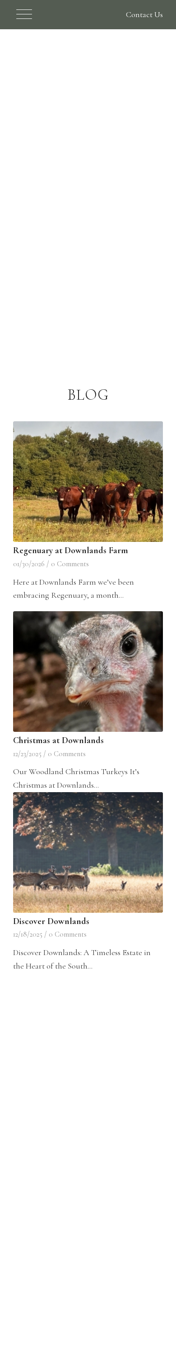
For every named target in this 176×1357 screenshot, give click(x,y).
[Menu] (19, 15)
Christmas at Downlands (58, 740)
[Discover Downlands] (88, 852)
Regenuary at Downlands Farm (70, 550)
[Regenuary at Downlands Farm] (88, 481)
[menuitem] (19, 15)
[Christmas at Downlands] (88, 671)
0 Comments (70, 563)
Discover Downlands (51, 921)
